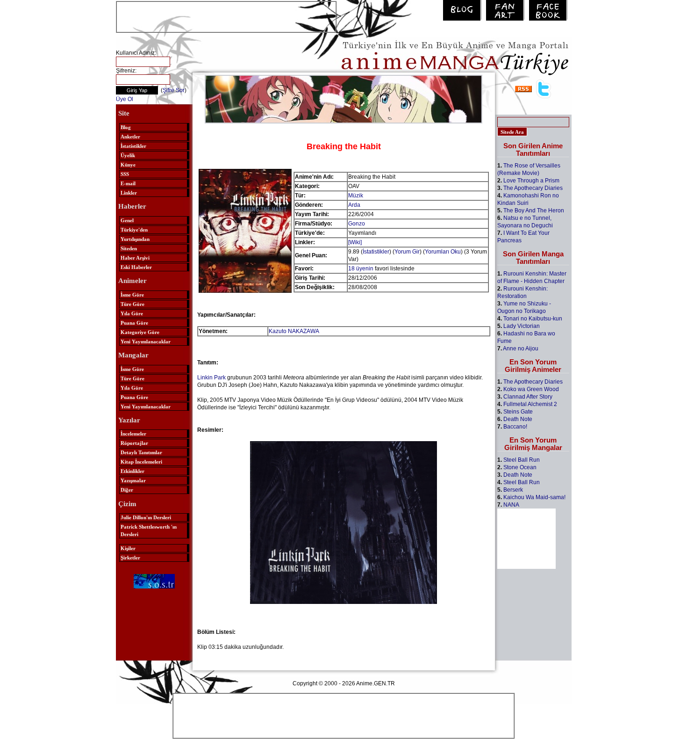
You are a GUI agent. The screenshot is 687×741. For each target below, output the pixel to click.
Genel (127, 220)
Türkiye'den (134, 229)
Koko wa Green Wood (531, 389)
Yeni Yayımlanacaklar (146, 341)
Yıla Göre (132, 313)
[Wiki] (355, 242)
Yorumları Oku (443, 251)
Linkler (129, 193)
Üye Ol (124, 99)
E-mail (128, 183)
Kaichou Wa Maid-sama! (534, 497)
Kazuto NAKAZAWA (294, 331)
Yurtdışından (135, 239)
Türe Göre (132, 304)
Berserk (513, 490)
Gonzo (356, 223)
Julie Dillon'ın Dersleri (146, 517)
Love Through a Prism (531, 180)
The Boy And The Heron (533, 210)
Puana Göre (134, 323)
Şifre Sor (174, 90)
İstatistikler (133, 146)
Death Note (517, 419)
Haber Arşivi (135, 258)
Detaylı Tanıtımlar (141, 452)
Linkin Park (211, 377)
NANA (511, 504)
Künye (128, 164)
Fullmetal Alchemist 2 (530, 404)
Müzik (355, 195)
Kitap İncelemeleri (141, 462)
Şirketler (130, 557)
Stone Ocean (520, 467)
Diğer (127, 490)
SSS (125, 174)
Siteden (129, 248)
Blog (126, 127)
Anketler (130, 136)
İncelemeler (133, 433)
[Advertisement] (226, 16)
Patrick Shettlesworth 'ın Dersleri (149, 530)
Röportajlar (134, 443)
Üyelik (128, 155)
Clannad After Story (527, 396)
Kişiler (128, 548)
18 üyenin (360, 268)
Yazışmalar (133, 480)
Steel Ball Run (521, 460)
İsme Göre (132, 295)
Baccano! (515, 426)
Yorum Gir (407, 251)
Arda (354, 205)
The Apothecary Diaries (533, 188)
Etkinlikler (132, 471)
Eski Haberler (136, 267)
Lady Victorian (521, 326)
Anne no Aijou (520, 348)
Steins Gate (518, 411)
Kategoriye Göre (140, 332)
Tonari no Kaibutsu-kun (532, 318)
